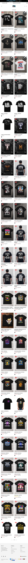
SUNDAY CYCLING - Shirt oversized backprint (7, 73)
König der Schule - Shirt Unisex (18, 393)
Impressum (12, 550)
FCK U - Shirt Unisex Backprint (18, 220)
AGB (11, 547)
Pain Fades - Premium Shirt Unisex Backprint (20, 263)
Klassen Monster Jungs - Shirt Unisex (19, 372)
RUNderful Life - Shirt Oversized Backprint (6, 51)
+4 (5, 332)
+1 (5, 374)
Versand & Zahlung (22, 551)
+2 (5, 353)
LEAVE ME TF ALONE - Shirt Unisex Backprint (20, 198)
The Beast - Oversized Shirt (4, 176)
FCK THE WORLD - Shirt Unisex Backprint (6, 198)
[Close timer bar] (27, 0)
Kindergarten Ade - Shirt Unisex (5, 495)
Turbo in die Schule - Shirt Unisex (5, 393)
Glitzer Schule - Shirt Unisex (18, 495)
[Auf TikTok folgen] (5, 556)
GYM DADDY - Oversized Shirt (18, 134)
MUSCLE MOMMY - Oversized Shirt (5, 155)
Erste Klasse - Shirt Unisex (17, 453)
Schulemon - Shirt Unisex (4, 372)
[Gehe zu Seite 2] (16, 540)
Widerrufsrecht (13, 551)
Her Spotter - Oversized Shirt (18, 95)
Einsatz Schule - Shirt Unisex (5, 453)
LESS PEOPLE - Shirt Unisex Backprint (6, 220)
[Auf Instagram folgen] (3, 556)
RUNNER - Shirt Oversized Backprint (19, 51)
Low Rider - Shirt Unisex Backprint (5, 134)
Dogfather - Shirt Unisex (4, 113)
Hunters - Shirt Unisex (4, 351)
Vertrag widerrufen (22, 547)
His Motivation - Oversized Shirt (5, 95)
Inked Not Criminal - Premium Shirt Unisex (20, 176)
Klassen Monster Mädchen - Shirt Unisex (19, 351)
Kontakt (21, 550)
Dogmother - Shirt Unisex (17, 113)
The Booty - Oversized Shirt (18, 155)
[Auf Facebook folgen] (1, 556)
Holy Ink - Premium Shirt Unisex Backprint (6, 285)
